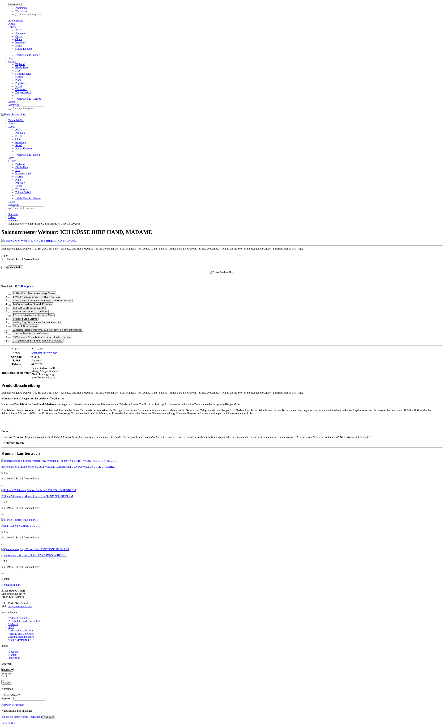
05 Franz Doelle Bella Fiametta (28, 308)
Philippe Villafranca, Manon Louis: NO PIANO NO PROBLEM (37, 496)
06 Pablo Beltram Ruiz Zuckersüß (30, 311)
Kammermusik (23, 73)
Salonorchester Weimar (44, 352)
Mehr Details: (27, 54)
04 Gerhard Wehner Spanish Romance (32, 304)
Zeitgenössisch (23, 92)
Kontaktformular (10, 584)
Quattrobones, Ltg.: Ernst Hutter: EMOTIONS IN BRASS (33, 555)
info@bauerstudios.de (20, 606)
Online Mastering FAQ (21, 639)
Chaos (18, 39)
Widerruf (13, 624)
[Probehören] (2, 485)
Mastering (13, 104)
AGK (18, 29)
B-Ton (18, 36)
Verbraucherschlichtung (21, 630)
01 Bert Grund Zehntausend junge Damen (34, 293)
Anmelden (21, 7)
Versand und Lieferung (20, 633)
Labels (12, 26)
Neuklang (20, 42)
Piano (18, 79)
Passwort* (7, 698)
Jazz (17, 70)
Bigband (20, 64)
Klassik (19, 76)
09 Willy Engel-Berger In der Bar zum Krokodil (36, 322)
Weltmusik (21, 89)
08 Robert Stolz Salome (25, 319)
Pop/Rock (20, 83)
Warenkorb (21, 11)
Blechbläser (21, 67)
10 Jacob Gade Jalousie (25, 326)
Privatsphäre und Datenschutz (24, 621)
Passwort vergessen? (12, 704)
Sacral (18, 45)
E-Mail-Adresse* (10, 694)
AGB (11, 627)
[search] (16, 15)
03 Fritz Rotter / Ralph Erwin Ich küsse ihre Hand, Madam (42, 300)
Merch (11, 101)
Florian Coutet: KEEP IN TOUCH (20, 525)
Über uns (13, 651)
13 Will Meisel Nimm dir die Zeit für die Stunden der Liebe (42, 337)
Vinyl (11, 58)
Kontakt (12, 654)
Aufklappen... (26, 286)
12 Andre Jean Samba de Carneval (30, 333)
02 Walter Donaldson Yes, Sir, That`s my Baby (36, 297)
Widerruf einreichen (19, 618)
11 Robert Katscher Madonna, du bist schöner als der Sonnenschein (47, 329)
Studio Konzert (23, 48)
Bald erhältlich (16, 20)
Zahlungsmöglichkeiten (21, 636)
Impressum (14, 657)
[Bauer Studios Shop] (13, 114)
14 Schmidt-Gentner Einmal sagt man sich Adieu (37, 340)
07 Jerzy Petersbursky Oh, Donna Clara (33, 315)
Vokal (18, 86)
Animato (20, 33)
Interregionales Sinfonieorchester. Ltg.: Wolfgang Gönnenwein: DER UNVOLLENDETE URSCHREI (58, 466)
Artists (11, 23)
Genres (12, 61)
